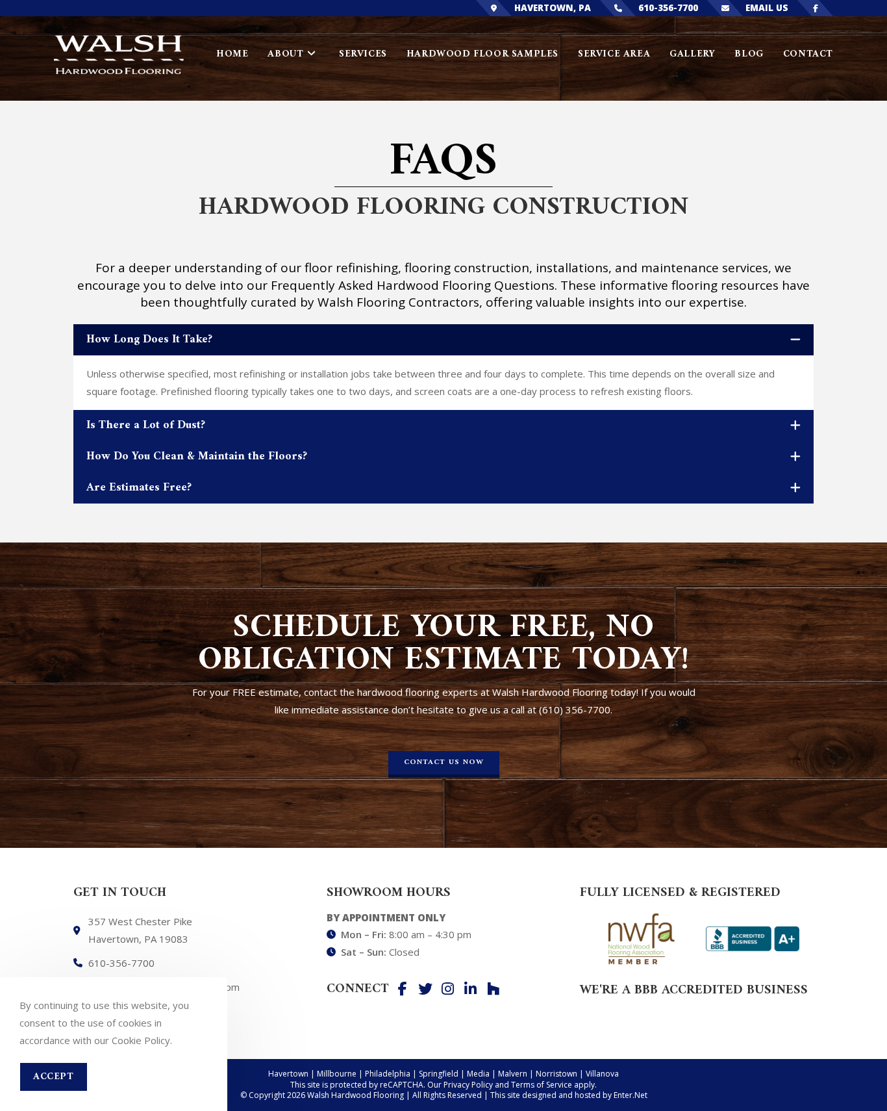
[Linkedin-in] (471, 989)
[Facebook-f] (402, 989)
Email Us (766, 8)
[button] (443, 764)
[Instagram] (448, 989)
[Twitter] (425, 989)
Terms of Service (541, 1084)
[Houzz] (493, 989)
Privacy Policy (468, 1084)
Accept (53, 1077)
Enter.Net (630, 1095)
